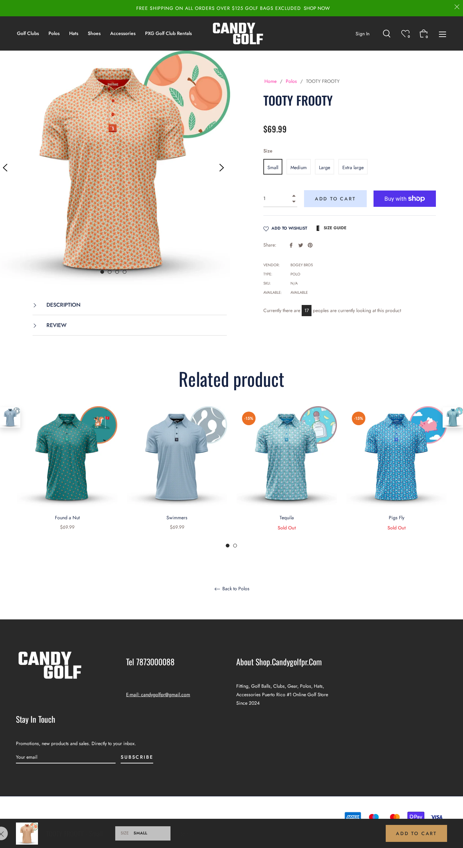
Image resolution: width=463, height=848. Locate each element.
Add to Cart (416, 833)
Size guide (334, 228)
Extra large (353, 167)
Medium (298, 167)
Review (55, 325)
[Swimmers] (10, 417)
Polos (291, 81)
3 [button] (117, 272)
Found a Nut (67, 517)
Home (270, 81)
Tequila (287, 517)
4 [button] (124, 272)
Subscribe (137, 757)
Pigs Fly (396, 517)
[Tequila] (453, 417)
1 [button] (102, 272)
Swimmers (176, 517)
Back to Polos (235, 589)
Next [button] (221, 167)
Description (63, 305)
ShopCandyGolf (219, 817)
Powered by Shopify (259, 817)
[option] (67, 477)
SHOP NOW (317, 8)
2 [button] (110, 272)
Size (268, 150)
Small (272, 167)
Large (324, 167)
